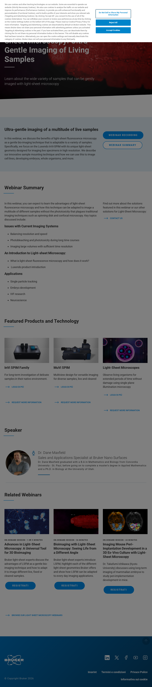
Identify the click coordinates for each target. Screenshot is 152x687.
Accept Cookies (113, 30)
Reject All (113, 22)
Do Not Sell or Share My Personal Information (113, 13)
